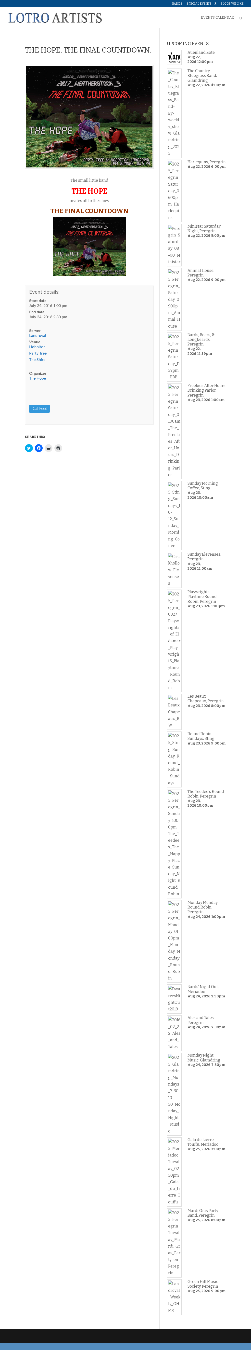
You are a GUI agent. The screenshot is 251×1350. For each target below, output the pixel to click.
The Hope (37, 378)
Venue (34, 342)
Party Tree (38, 353)
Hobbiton (37, 347)
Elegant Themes (58, 1336)
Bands (177, 3)
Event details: (44, 292)
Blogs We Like (232, 3)
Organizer (37, 373)
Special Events (199, 3)
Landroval (37, 336)
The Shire (37, 360)
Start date (38, 301)
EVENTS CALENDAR (217, 18)
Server (35, 331)
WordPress (102, 1336)
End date (37, 312)
